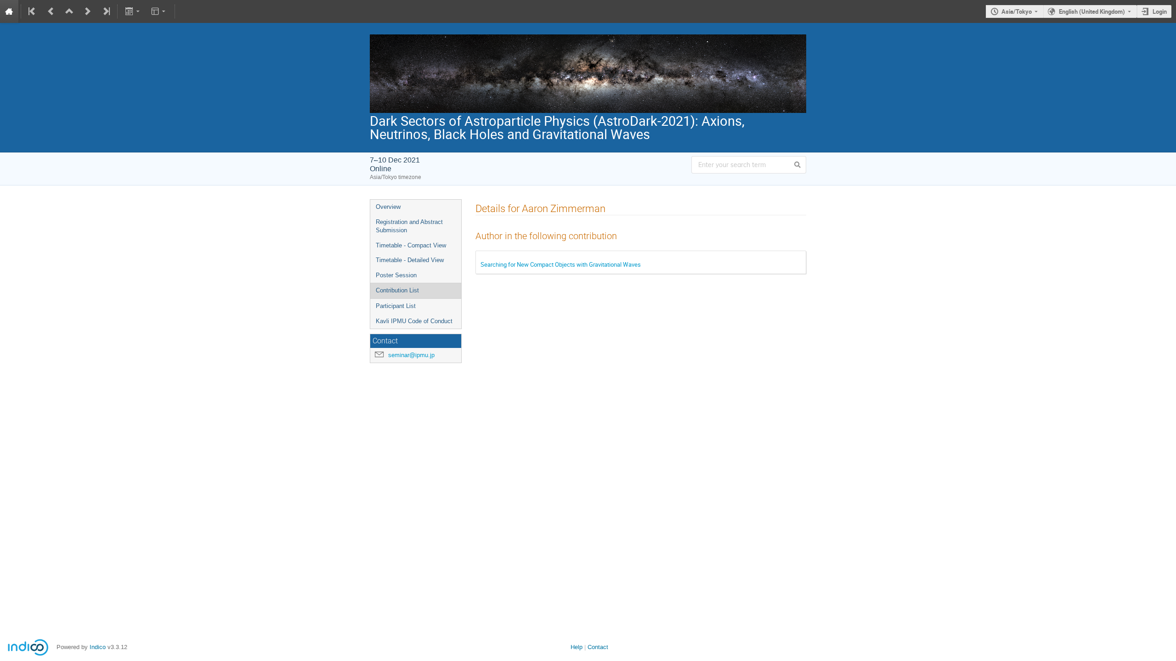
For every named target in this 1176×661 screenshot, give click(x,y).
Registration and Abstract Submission (409, 226)
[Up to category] (69, 11)
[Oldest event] (32, 11)
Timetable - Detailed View (410, 260)
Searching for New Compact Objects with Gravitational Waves (561, 264)
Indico (98, 647)
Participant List (396, 305)
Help (576, 647)
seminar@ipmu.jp (411, 355)
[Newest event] (105, 11)
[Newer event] (88, 11)
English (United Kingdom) (1092, 11)
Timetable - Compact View (411, 245)
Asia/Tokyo (1016, 11)
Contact (598, 647)
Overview (388, 206)
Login (1160, 11)
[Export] (133, 11)
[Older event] (51, 11)
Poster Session (396, 275)
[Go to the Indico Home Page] (9, 11)
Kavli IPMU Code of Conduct (414, 321)
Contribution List (397, 290)
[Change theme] (159, 11)
